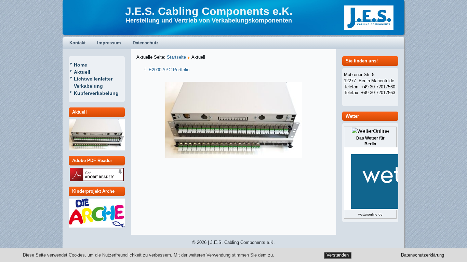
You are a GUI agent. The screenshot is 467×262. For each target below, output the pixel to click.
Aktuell (82, 72)
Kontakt (77, 42)
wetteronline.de (370, 214)
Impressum (109, 42)
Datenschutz (146, 42)
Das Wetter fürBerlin (370, 141)
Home (80, 65)
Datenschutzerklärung (422, 255)
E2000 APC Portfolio (169, 69)
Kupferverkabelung (96, 93)
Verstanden (337, 255)
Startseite (176, 57)
